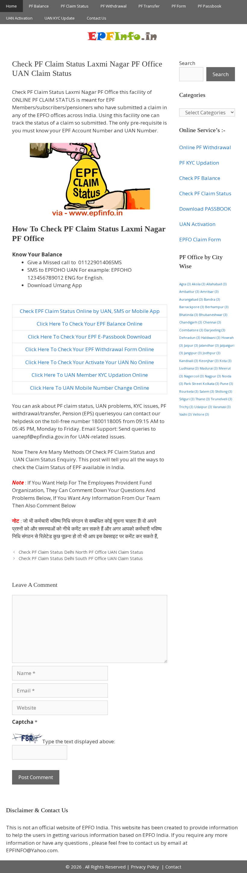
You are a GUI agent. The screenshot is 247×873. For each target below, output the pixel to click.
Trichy (186, 407)
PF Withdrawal (114, 6)
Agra (185, 284)
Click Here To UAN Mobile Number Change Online (89, 387)
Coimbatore (191, 330)
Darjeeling (214, 330)
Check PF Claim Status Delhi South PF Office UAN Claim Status (81, 558)
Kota (225, 361)
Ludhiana (189, 368)
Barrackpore (191, 307)
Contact (173, 867)
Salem (206, 391)
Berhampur (216, 307)
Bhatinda (188, 315)
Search (187, 63)
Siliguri (186, 399)
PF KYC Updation (199, 162)
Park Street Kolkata (201, 384)
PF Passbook (209, 6)
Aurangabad (191, 299)
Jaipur (191, 345)
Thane (202, 399)
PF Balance (39, 6)
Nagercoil (194, 376)
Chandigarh (190, 322)
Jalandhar (209, 345)
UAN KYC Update (60, 18)
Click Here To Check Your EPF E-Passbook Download (89, 336)
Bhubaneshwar (213, 315)
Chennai (212, 322)
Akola (198, 284)
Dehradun (189, 338)
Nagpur (213, 376)
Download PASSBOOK (205, 208)
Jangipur (193, 353)
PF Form (179, 6)
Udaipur (203, 407)
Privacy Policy (145, 867)
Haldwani (210, 338)
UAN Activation (19, 18)
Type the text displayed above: (78, 741)
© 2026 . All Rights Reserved (96, 867)
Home (11, 6)
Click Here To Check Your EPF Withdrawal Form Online (89, 349)
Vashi (185, 414)
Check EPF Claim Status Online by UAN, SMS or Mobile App (90, 311)
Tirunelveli (221, 399)
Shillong (223, 391)
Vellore (201, 414)
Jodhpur (211, 353)
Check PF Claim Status (205, 193)
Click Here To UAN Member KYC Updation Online (90, 374)
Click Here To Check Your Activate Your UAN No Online (89, 362)
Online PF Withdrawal (205, 147)
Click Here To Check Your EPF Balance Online (89, 323)
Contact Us (96, 18)
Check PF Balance (199, 178)
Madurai (208, 368)
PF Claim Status (75, 6)
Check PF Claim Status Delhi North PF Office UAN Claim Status (81, 552)
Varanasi (221, 407)
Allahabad (216, 284)
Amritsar (209, 291)
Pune (226, 384)
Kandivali (188, 361)
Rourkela (188, 391)
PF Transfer (149, 6)
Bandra (212, 299)
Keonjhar (208, 361)
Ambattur (189, 291)
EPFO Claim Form (200, 239)
